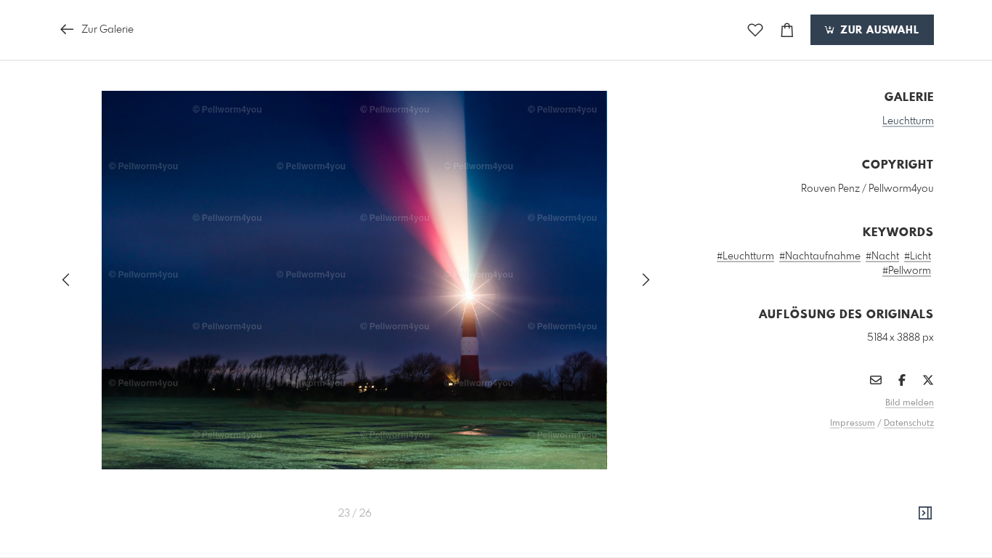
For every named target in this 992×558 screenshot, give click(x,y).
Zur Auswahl (878, 30)
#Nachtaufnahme (820, 256)
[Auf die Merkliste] (755, 30)
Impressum (852, 423)
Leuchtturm (908, 121)
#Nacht (882, 256)
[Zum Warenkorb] (787, 30)
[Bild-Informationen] (925, 513)
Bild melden (909, 403)
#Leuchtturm (745, 256)
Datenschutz (909, 423)
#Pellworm (906, 271)
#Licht (917, 256)
